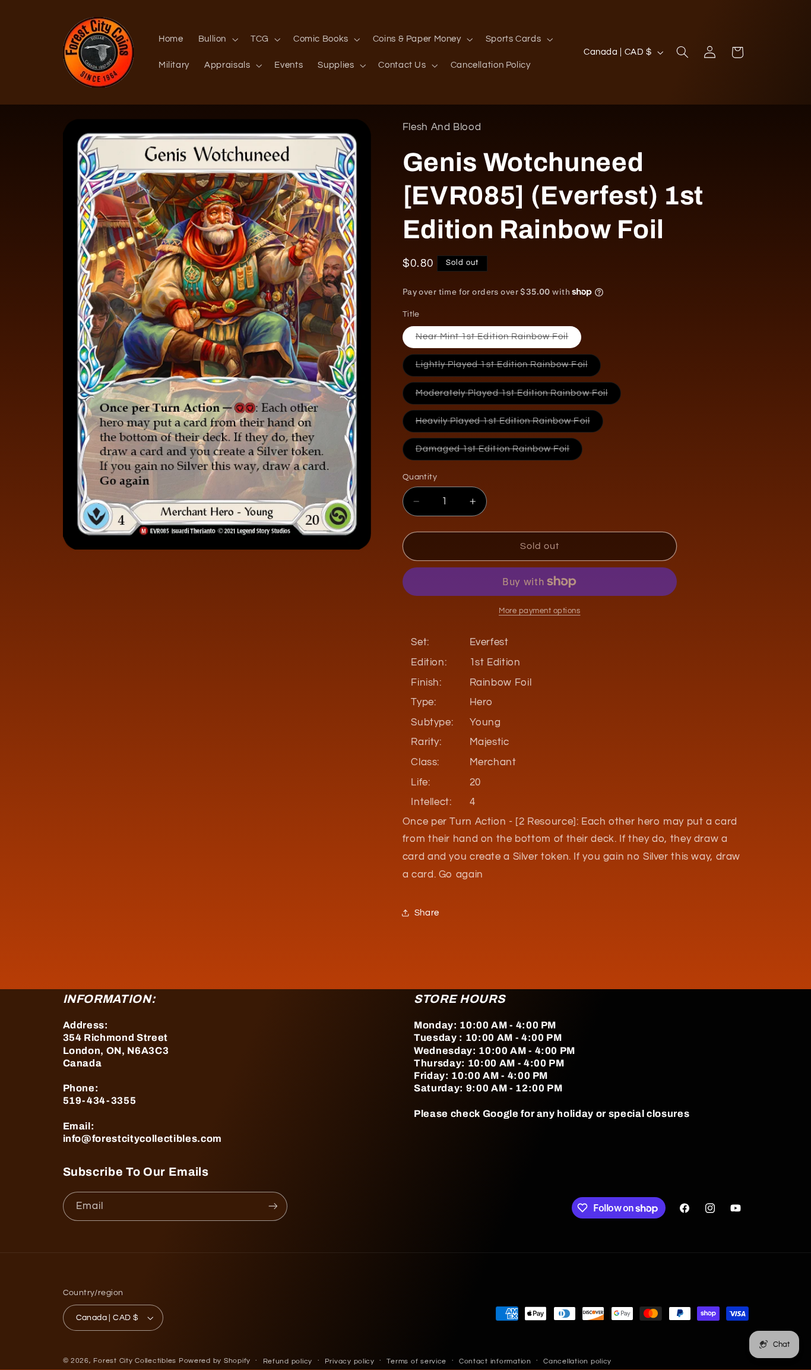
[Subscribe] (272, 1206)
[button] (217, 39)
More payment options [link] (540, 611)
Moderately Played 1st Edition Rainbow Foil (518, 396)
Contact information (495, 1361)
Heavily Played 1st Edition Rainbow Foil (509, 424)
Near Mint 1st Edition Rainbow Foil (499, 340)
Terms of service (416, 1361)
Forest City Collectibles (134, 1361)
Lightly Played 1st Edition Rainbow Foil (508, 368)
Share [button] (426, 912)
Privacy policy (350, 1361)
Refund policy (288, 1361)
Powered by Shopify (215, 1361)
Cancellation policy (577, 1361)
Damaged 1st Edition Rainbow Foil (499, 452)
